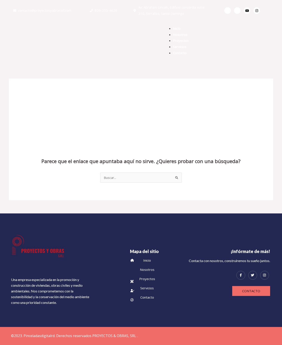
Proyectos (181, 40)
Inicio (177, 28)
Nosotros (180, 34)
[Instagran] (256, 10)
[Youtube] (247, 10)
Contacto (180, 53)
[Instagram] (264, 275)
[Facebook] (227, 10)
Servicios (179, 46)
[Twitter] (237, 10)
